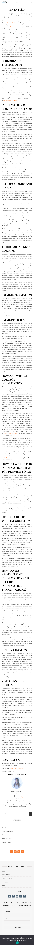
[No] (32, 940)
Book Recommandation (8, 824)
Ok (17, 942)
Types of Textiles (6, 842)
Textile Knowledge (7, 838)
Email (5, 919)
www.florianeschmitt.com (11, 23)
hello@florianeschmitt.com (10, 100)
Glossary (4, 835)
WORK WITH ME (6, 874)
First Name (7, 911)
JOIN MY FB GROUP (7, 878)
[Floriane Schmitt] (5, 2)
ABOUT (4, 871)
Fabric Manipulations (7, 831)
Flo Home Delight (19, 797)
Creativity (4, 827)
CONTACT (4, 885)
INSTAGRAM (5, 882)
